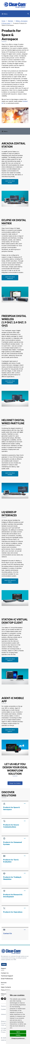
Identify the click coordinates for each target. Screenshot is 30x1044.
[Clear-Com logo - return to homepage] (15, 4)
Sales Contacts (6, 987)
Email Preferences (7, 978)
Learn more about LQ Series (10, 581)
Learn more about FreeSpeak (10, 381)
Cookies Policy (5, 1009)
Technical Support (7, 976)
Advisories (4, 1014)
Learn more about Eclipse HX (10, 277)
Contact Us (4, 973)
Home (3, 21)
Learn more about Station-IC (10, 659)
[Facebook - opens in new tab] (2, 998)
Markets (10, 21)
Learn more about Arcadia (10, 181)
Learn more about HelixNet (10, 473)
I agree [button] (18, 1031)
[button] (28, 14)
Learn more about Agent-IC (10, 730)
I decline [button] (18, 1035)
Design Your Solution (15, 783)
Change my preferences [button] (18, 1038)
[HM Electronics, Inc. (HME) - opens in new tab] (4, 964)
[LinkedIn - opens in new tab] (5, 998)
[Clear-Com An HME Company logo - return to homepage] (11, 951)
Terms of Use (5, 1006)
